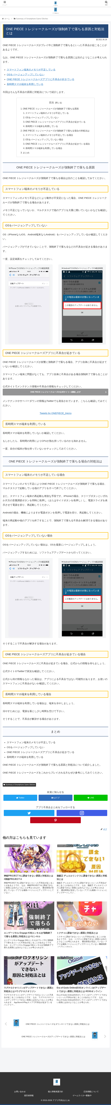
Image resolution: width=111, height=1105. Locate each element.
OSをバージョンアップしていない (25, 74)
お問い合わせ (20, 1091)
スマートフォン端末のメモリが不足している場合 (49, 135)
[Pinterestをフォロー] (55, 820)
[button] (102, 568)
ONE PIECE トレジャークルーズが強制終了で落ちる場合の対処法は (56, 130)
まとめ (26, 152)
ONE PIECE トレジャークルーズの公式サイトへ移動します (55, 392)
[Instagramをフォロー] (82, 813)
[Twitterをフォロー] (29, 813)
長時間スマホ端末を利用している (25, 84)
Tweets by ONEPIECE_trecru (55, 413)
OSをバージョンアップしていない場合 (44, 139)
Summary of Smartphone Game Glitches (20, 785)
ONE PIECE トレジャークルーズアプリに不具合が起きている (40, 79)
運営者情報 (29, 1095)
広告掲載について (91, 1091)
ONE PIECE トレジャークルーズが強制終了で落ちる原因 (51, 108)
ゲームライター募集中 (82, 1095)
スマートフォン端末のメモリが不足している (31, 69)
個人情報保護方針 (55, 1091)
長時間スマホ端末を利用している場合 (43, 148)
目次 (51, 102)
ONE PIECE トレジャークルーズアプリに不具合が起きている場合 (57, 144)
